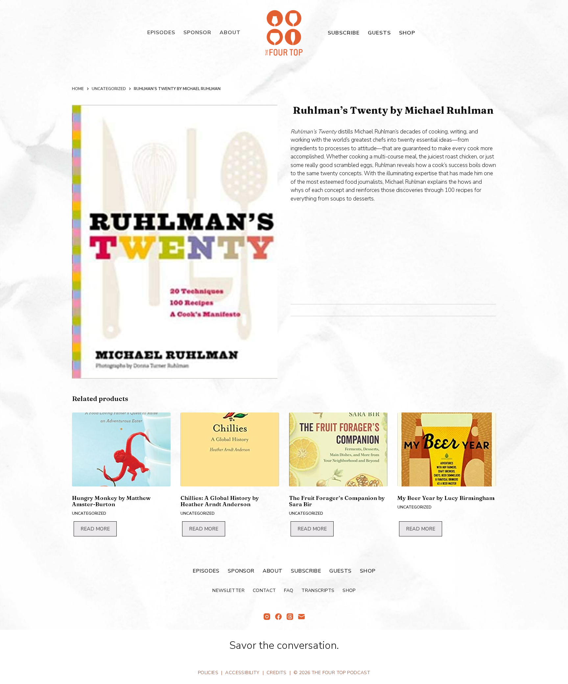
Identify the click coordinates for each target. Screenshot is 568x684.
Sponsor (197, 32)
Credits (277, 673)
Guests (379, 32)
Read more (95, 529)
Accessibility (242, 673)
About (230, 32)
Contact (264, 591)
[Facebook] (278, 616)
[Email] (301, 616)
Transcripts (317, 591)
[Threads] (290, 616)
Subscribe (344, 32)
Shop (407, 32)
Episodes (161, 32)
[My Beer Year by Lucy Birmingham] (446, 449)
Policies (208, 673)
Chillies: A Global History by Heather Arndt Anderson (219, 500)
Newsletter (228, 591)
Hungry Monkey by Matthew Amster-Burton (111, 500)
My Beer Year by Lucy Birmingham (446, 497)
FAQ (288, 591)
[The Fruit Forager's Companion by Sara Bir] (338, 449)
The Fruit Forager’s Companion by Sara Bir (337, 500)
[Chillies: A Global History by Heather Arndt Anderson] (229, 449)
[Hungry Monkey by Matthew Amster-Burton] (121, 449)
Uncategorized (89, 513)
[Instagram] (267, 616)
